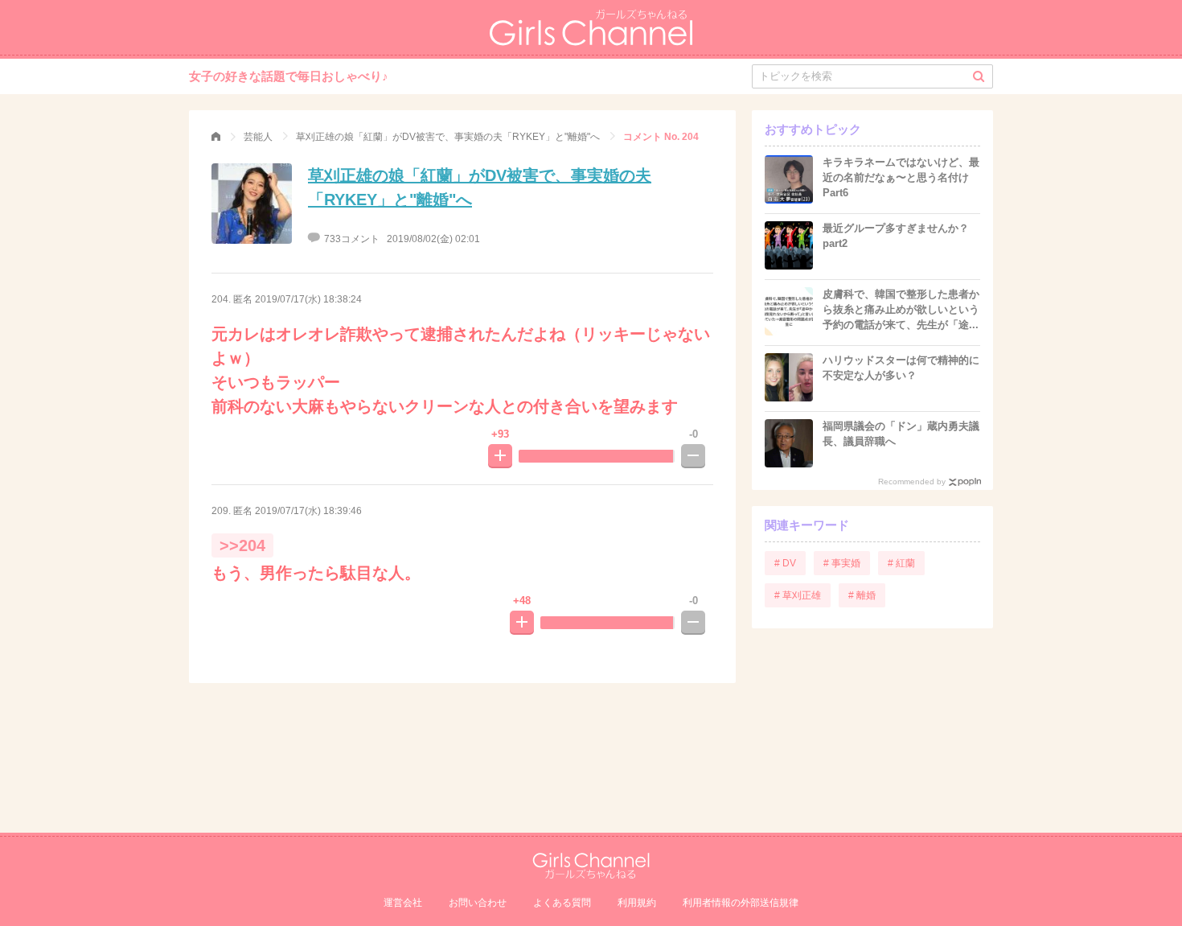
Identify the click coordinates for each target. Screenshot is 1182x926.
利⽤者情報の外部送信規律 (740, 902)
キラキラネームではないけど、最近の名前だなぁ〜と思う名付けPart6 (901, 177)
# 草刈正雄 (797, 595)
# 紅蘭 (901, 563)
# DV (785, 563)
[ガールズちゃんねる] (215, 136)
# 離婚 (862, 595)
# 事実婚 (841, 563)
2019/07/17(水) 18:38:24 (308, 299)
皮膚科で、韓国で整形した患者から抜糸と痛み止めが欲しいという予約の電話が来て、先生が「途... (901, 309)
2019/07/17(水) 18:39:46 (308, 511)
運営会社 (403, 902)
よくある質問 (562, 902)
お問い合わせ (478, 902)
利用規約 (637, 902)
